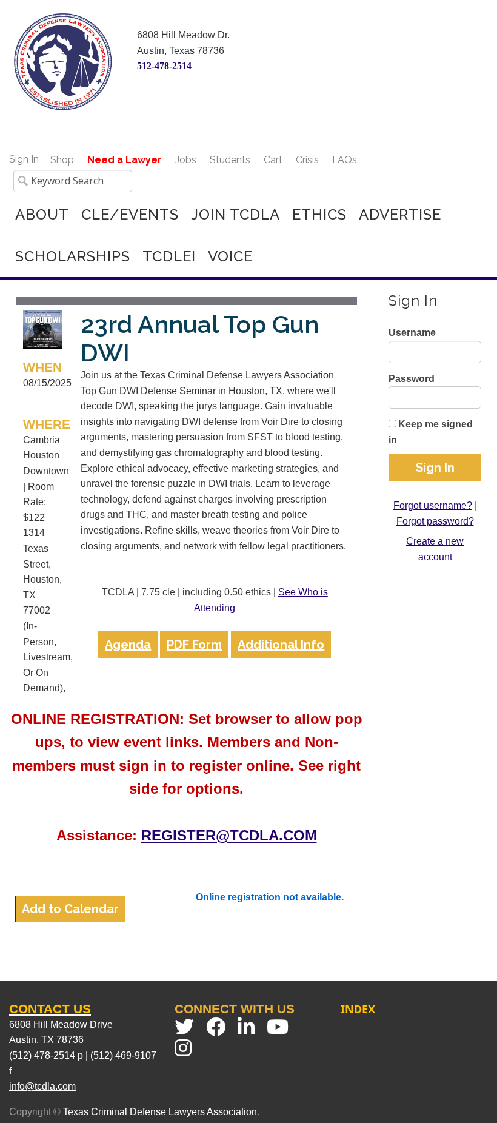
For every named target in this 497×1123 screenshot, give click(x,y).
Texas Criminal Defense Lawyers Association (160, 1112)
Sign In (24, 159)
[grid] (186, 499)
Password (412, 379)
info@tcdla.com (42, 1086)
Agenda (128, 644)
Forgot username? (432, 505)
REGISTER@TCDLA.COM (229, 835)
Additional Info (281, 644)
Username (412, 332)
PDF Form (194, 644)
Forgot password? (435, 521)
